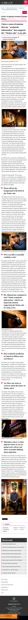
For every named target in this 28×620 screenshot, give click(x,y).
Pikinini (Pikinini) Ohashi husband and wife (11, 553)
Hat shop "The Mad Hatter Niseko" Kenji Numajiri (13, 547)
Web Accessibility (4, 579)
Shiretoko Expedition (8, 39)
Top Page (2, 7)
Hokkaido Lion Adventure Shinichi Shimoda (11, 550)
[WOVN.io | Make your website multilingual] (14, 615)
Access (2, 592)
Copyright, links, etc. (5, 587)
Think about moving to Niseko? (11, 7)
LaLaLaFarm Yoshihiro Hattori (9, 544)
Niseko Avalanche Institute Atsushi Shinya (9, 9)
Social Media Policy (4, 582)
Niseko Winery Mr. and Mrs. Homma (10, 569)
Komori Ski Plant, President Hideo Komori (11, 557)
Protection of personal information (7, 584)
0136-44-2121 (12, 609)
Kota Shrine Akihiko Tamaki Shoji (9, 563)
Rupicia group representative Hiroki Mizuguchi (12, 560)
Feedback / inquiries (4, 589)
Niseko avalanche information (10, 37)
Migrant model (22, 7)
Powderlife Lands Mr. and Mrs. (9, 573)
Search (24, 12)
